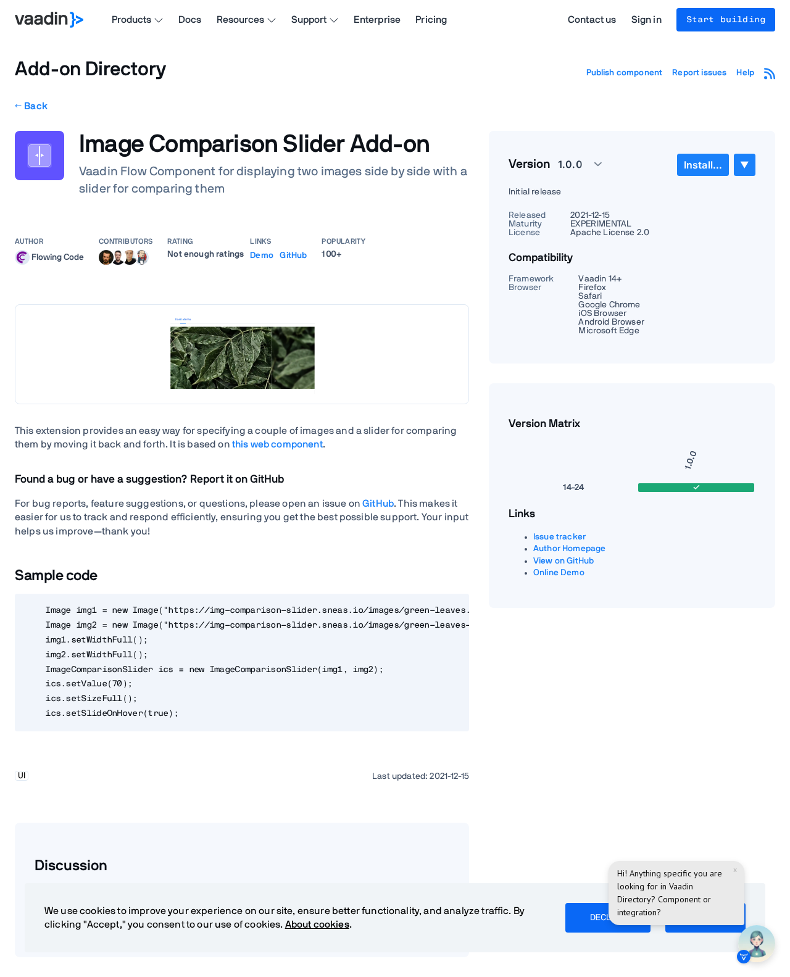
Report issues (699, 73)
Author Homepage (569, 548)
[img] (22, 257)
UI (21, 775)
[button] (573, 164)
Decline (608, 917)
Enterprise (377, 20)
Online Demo (558, 572)
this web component (277, 444)
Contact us (592, 20)
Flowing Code (57, 256)
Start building (725, 19)
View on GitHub (563, 561)
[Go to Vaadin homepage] (49, 19)
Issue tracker (559, 537)
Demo (261, 255)
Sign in (646, 20)
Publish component (624, 73)
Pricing (431, 20)
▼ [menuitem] (744, 164)
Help (745, 73)
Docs (190, 20)
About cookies (317, 924)
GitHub (293, 255)
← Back (31, 106)
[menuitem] (703, 165)
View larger (242, 354)
